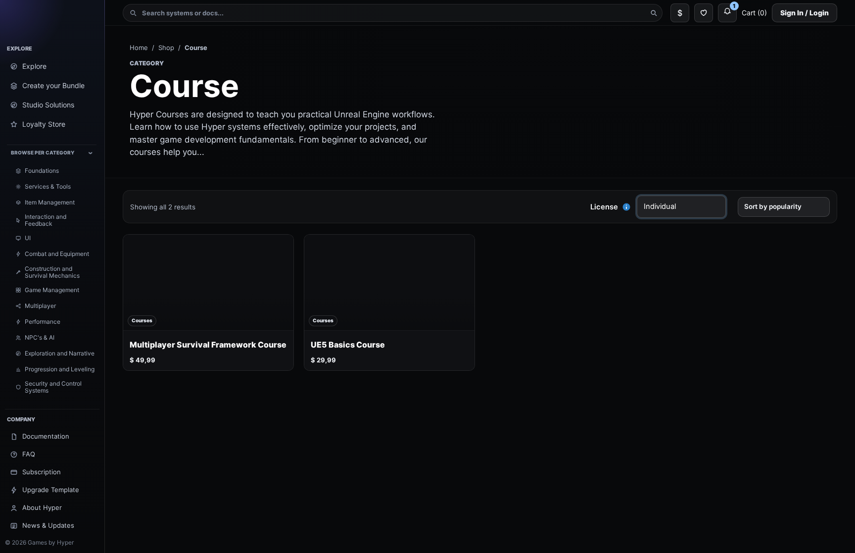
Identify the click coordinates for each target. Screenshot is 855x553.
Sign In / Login (804, 12)
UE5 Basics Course (348, 345)
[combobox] (393, 13)
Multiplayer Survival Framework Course (208, 345)
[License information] (626, 206)
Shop (166, 47)
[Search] (654, 13)
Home (139, 47)
